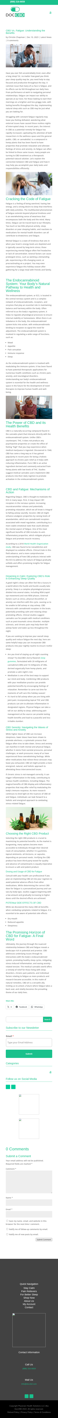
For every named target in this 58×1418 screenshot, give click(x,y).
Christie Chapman (16, 37)
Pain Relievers (29, 1291)
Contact (29, 1307)
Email (10, 1036)
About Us (29, 1301)
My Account (29, 1304)
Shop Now (29, 1297)
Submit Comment (44, 1239)
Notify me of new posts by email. (24, 1234)
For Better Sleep (29, 1294)
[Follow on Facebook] (8, 1087)
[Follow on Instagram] (13, 1087)
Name (9, 1197)
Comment (11, 1169)
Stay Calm (29, 1288)
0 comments (12, 40)
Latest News (46, 37)
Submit (29, 1054)
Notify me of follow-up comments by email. (28, 1229)
